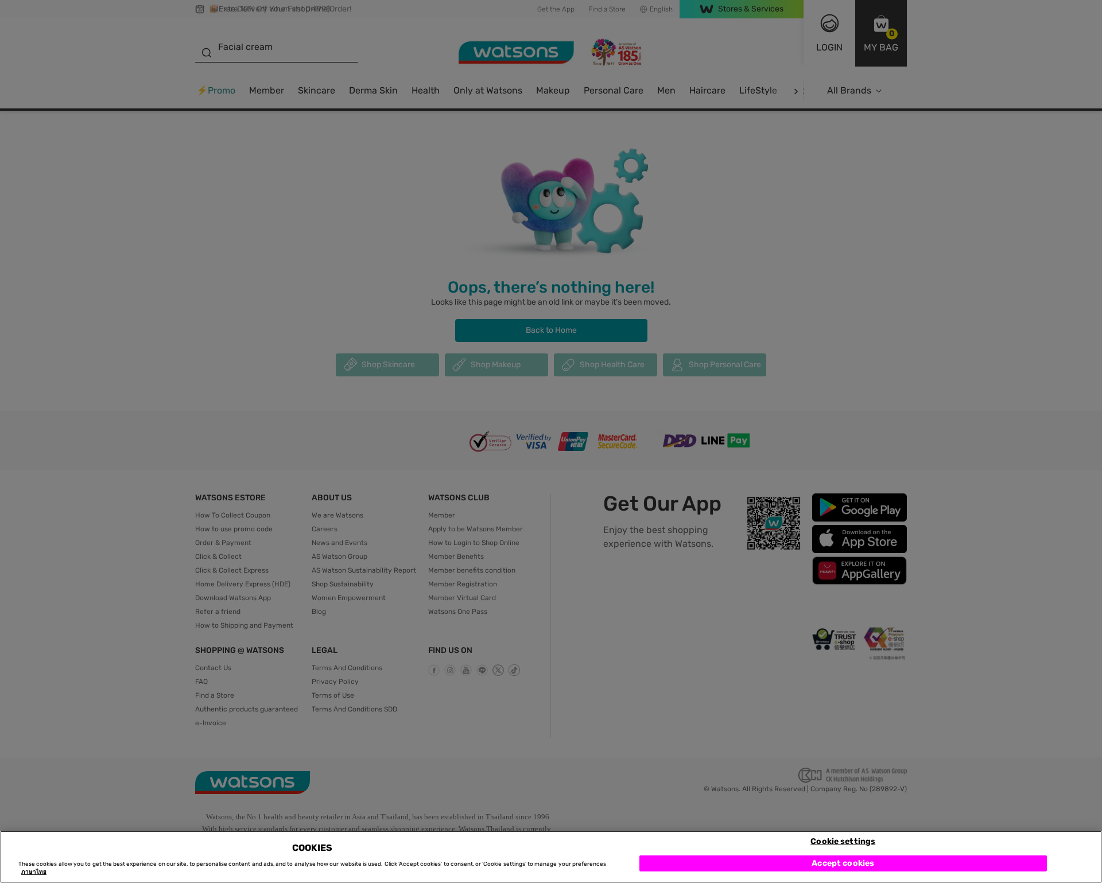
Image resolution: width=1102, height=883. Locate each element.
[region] (551, 857)
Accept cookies (843, 863)
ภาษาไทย (33, 872)
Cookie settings (842, 841)
